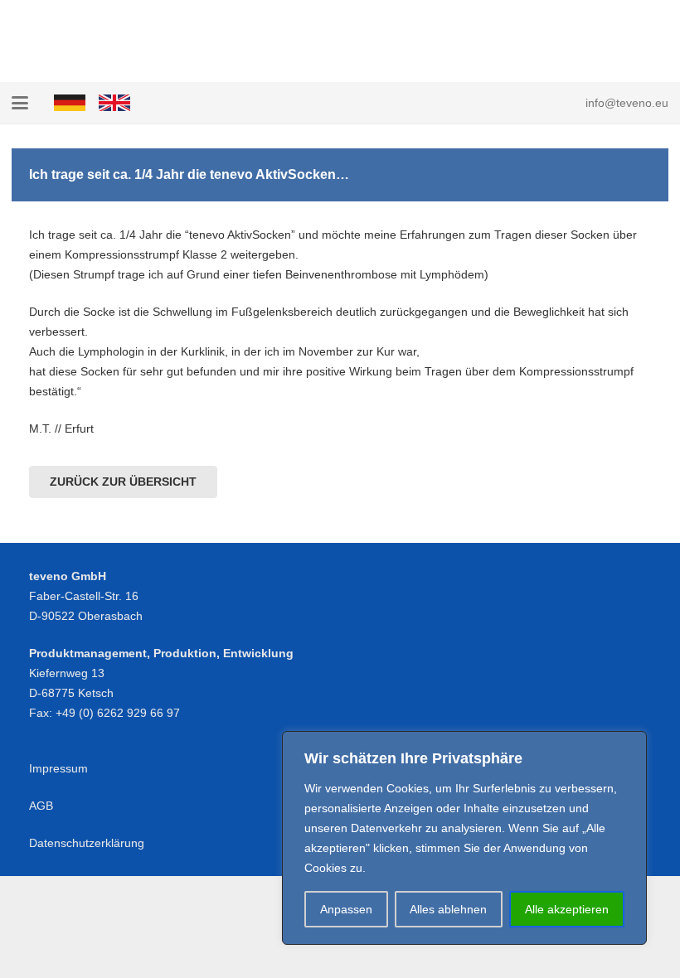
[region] (464, 838)
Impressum (58, 768)
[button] (19, 102)
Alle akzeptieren (567, 909)
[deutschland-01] (69, 102)
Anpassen (346, 909)
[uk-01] (114, 102)
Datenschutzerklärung (86, 843)
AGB (41, 805)
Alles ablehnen (448, 909)
